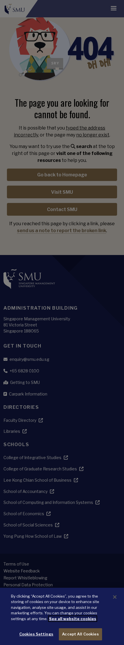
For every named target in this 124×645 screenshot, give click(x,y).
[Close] (114, 597)
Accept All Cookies (80, 634)
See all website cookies (72, 618)
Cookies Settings (36, 634)
